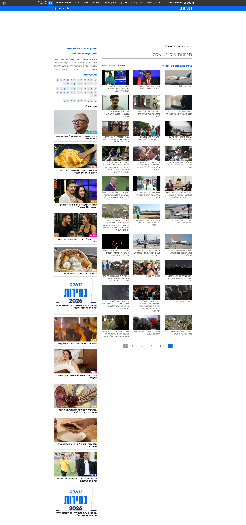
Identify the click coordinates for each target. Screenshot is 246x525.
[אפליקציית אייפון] (63, 8)
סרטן (61, 62)
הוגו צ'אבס (78, 69)
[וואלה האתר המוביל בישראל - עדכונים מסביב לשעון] (189, 2)
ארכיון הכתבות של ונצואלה (82, 48)
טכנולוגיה (96, 3)
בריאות (116, 3)
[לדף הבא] (125, 346)
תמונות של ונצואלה (174, 46)
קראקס (76, 62)
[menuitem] (177, 2)
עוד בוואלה (91, 106)
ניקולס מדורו (91, 59)
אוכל (125, 3)
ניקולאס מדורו (81, 66)
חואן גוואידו (92, 62)
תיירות (107, 3)
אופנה (85, 3)
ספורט (169, 3)
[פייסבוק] (56, 8)
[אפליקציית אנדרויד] (67, 8)
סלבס (140, 3)
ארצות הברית (80, 59)
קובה (65, 62)
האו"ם (56, 66)
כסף (133, 3)
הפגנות (94, 66)
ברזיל (61, 66)
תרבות (149, 3)
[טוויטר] (60, 8)
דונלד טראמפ (59, 59)
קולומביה (83, 62)
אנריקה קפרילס (60, 69)
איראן (56, 62)
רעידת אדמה (69, 66)
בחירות (159, 3)
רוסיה (70, 62)
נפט (88, 66)
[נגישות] (4, 3)
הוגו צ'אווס (70, 59)
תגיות (189, 46)
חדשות (178, 3)
